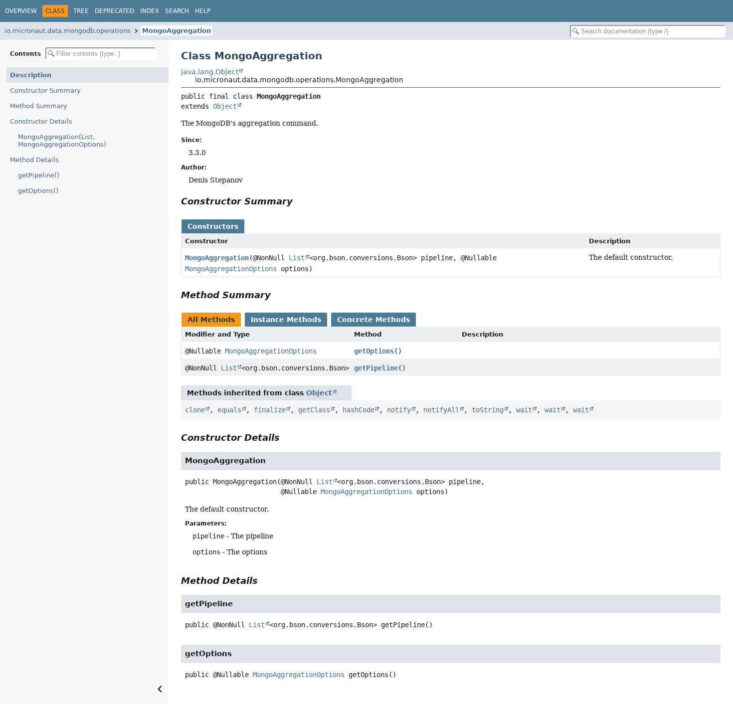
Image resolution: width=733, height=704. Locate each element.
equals (229, 410)
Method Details (34, 160)
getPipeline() (38, 175)
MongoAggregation (176, 30)
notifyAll (441, 410)
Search (177, 10)
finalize (270, 410)
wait (524, 410)
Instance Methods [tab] (286, 320)
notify (399, 410)
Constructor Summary (45, 90)
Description (30, 75)
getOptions (374, 351)
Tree (81, 10)
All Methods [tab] (211, 320)
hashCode (358, 410)
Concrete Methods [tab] (373, 320)
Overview (21, 10)
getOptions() (38, 190)
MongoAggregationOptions (231, 269)
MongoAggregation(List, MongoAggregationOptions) (62, 140)
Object (225, 106)
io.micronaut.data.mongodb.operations (67, 30)
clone (195, 410)
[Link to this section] (300, 201)
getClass (314, 410)
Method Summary (38, 106)
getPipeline (376, 368)
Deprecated (114, 10)
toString (488, 410)
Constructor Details (41, 121)
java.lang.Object (209, 72)
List (297, 258)
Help (202, 10)
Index (149, 10)
